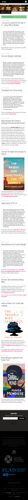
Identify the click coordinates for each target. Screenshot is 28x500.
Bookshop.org (5, 194)
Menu (4, 2)
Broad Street (13, 114)
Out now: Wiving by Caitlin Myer (11, 56)
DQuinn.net (17, 496)
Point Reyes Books (15, 82)
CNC (14, 492)
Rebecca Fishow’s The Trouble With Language (12, 304)
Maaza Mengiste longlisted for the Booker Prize (12, 358)
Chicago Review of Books (11, 196)
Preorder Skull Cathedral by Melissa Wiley (12, 280)
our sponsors (14, 490)
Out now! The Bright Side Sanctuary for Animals (13, 152)
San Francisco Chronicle (14, 83)
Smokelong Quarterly (7, 351)
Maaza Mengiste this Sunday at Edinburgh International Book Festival (13, 121)
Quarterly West (18, 351)
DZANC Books (8, 492)
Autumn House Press (9, 292)
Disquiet (14, 435)
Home (11, 1)
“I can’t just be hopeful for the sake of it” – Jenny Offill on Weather (13, 23)
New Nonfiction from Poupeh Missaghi (13, 244)
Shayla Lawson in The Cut (9, 203)
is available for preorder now (12, 345)
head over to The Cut (19, 229)
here (11, 49)
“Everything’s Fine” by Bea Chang (11, 90)
